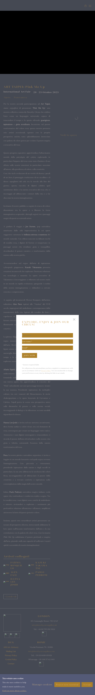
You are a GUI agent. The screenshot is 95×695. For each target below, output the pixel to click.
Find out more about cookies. (14, 691)
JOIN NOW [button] (29, 355)
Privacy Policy (46, 370)
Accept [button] (87, 685)
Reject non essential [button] (67, 685)
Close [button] (73, 320)
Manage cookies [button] (42, 684)
